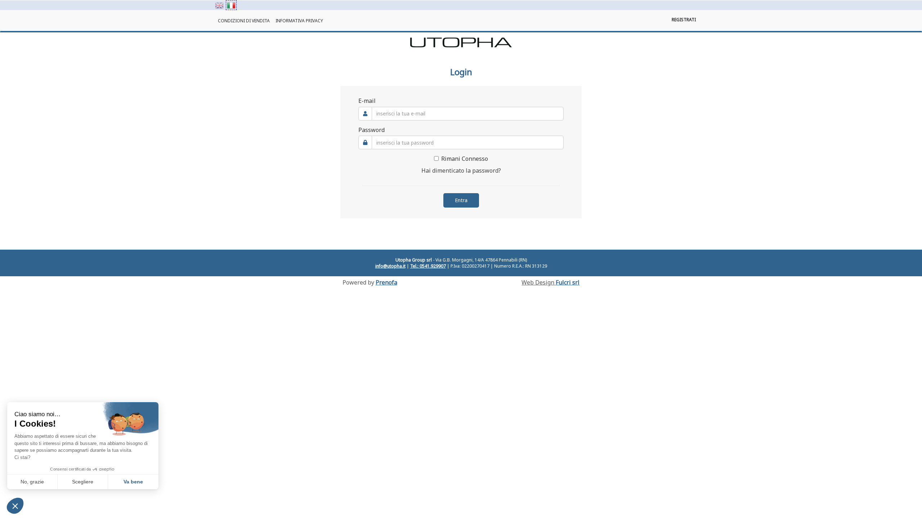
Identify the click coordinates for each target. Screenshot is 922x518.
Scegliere (82, 482)
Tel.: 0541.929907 (428, 266)
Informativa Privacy (299, 21)
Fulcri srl (567, 282)
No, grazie (32, 482)
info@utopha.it (390, 266)
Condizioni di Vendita (244, 21)
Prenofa (386, 282)
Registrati (684, 20)
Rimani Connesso (464, 159)
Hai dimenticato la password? (461, 170)
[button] (15, 505)
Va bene (133, 482)
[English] (219, 5)
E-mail (367, 101)
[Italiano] (231, 5)
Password (371, 130)
